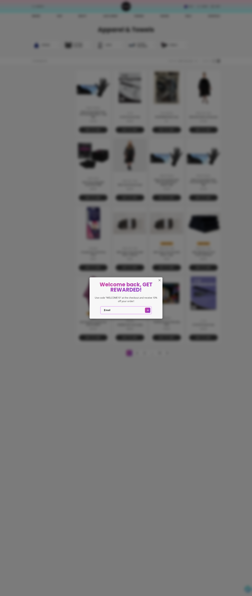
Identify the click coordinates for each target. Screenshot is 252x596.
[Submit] (147, 310)
